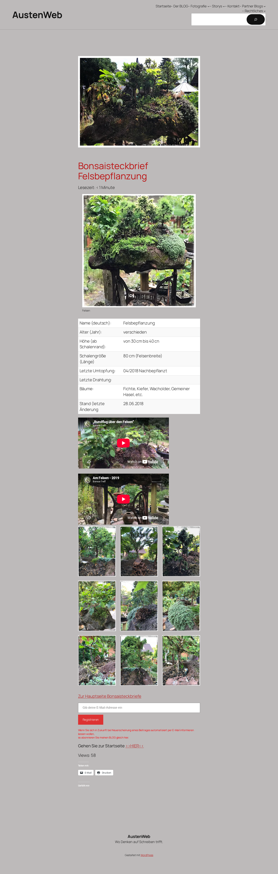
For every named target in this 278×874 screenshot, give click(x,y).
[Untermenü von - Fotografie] (208, 6)
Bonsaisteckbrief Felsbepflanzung (113, 171)
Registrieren (91, 720)
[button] (97, 551)
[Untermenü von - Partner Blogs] (265, 6)
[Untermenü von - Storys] (224, 6)
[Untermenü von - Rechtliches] (265, 11)
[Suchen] (256, 19)
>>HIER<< (134, 746)
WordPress (147, 855)
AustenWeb (37, 14)
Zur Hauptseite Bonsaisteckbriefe (109, 696)
